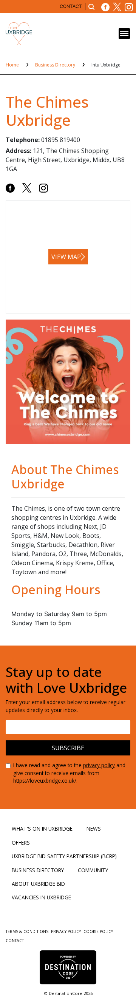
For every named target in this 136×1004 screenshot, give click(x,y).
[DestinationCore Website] (68, 967)
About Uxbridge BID (38, 883)
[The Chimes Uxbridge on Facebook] (10, 187)
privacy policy (99, 765)
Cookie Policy (98, 931)
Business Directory (55, 65)
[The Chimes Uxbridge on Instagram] (43, 187)
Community (93, 870)
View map (66, 257)
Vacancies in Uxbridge (41, 897)
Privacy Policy (66, 931)
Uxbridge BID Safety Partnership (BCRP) (64, 856)
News (94, 828)
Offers (21, 842)
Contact (71, 6)
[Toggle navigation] (124, 34)
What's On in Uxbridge (42, 828)
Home (13, 65)
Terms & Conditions (27, 931)
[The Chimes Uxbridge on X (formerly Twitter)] (26, 187)
